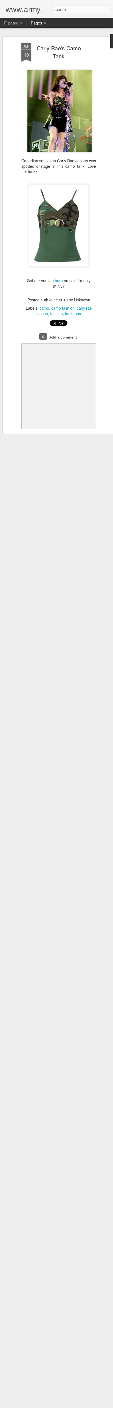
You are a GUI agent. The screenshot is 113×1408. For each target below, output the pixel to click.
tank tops (73, 313)
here (59, 280)
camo (44, 308)
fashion (56, 313)
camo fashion (63, 308)
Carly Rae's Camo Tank (59, 52)
